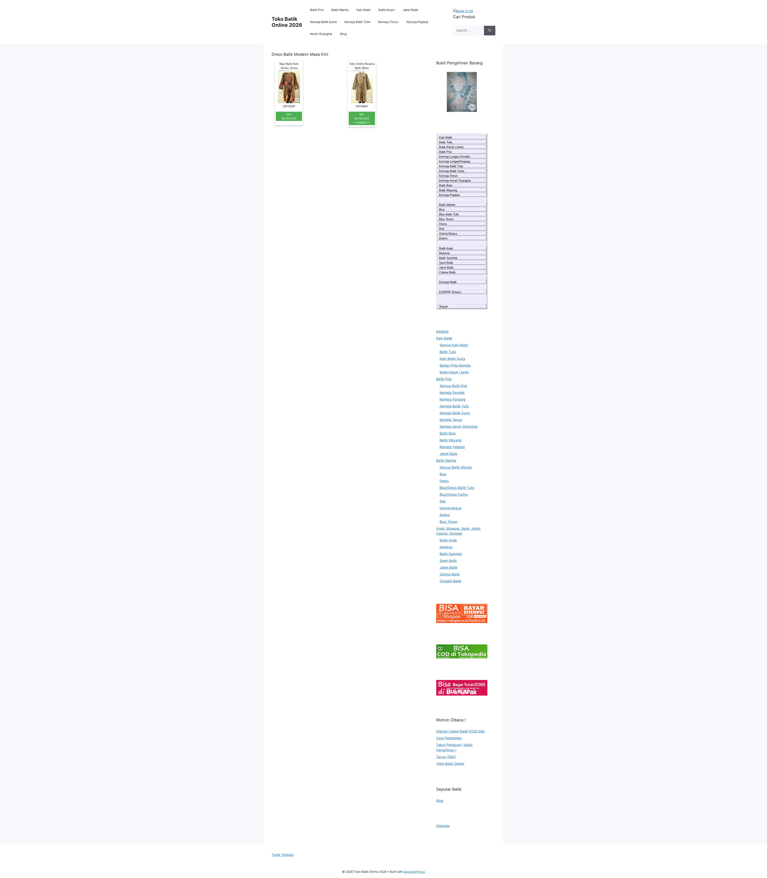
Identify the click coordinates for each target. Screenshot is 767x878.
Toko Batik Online (450, 764)
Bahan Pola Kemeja (455, 365)
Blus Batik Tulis (449, 214)
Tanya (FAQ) (446, 757)
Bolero (443, 238)
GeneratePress (414, 872)
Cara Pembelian (449, 738)
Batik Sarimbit (448, 258)
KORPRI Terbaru (450, 292)
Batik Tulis (445, 142)
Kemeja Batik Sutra (323, 22)
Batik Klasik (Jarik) (451, 147)
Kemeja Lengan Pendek (454, 156)
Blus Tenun (446, 219)
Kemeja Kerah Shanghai (455, 180)
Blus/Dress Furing (454, 495)
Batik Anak (446, 248)
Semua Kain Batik (454, 345)
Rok (441, 228)
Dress (443, 224)
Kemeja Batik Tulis (357, 22)
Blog (343, 34)
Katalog (442, 331)
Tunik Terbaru (283, 855)
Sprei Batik (446, 262)
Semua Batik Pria (453, 386)
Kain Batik (364, 10)
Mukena (444, 253)
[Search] (489, 30)
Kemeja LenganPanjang (454, 161)
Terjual (443, 306)
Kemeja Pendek (452, 393)
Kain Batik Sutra (452, 359)
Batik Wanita (340, 10)
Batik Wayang (448, 190)
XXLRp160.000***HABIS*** (362, 118)
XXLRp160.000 (289, 116)
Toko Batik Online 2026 (287, 22)
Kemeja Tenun (388, 22)
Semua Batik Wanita (456, 467)
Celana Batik (447, 272)
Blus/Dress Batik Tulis (457, 488)
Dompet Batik (448, 282)
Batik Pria (316, 10)
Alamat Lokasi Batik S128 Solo (460, 731)
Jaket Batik (410, 10)
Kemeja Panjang (452, 399)
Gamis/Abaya (448, 233)
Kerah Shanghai (321, 34)
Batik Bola (445, 185)
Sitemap (442, 826)
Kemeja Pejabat (417, 22)
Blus (442, 209)
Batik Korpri (387, 10)
